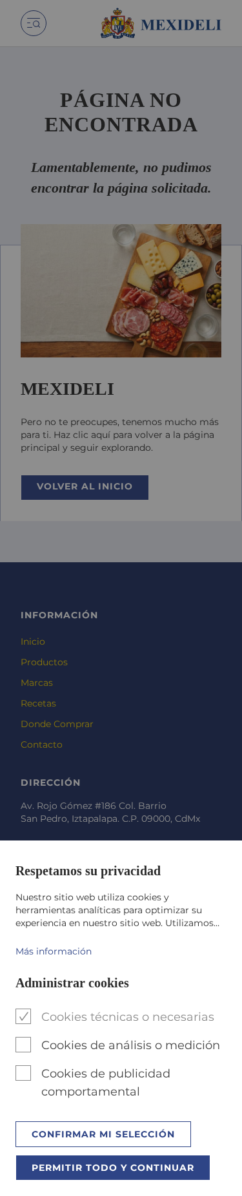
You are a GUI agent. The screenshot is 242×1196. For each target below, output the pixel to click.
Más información (53, 951)
